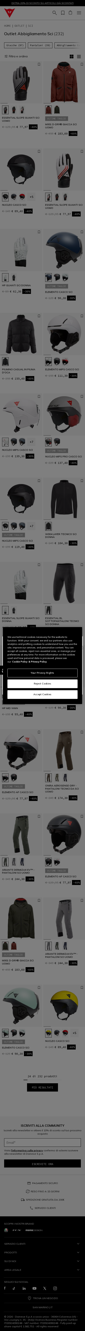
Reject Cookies (42, 683)
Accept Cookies (42, 694)
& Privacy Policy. (37, 661)
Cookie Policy (19, 661)
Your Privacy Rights (42, 672)
